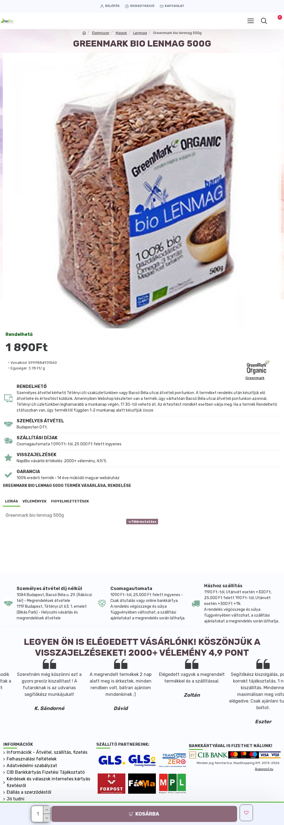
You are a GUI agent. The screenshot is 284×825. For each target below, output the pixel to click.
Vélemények (34, 501)
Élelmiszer (101, 33)
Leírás (11, 501)
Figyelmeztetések (70, 501)
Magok (121, 33)
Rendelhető (19, 334)
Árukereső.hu (264, 769)
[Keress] (264, 20)
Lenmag (140, 33)
